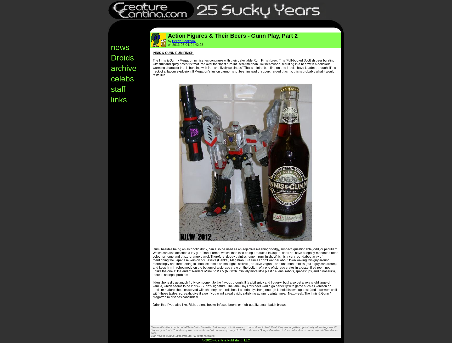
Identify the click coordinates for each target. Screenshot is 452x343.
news (120, 47)
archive (124, 68)
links (119, 99)
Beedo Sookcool (184, 41)
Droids (122, 57)
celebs (122, 78)
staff (118, 89)
